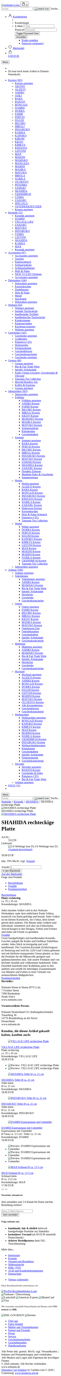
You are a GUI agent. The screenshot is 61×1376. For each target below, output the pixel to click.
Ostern (18, 603)
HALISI (19, 120)
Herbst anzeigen (30, 483)
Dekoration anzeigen (26, 283)
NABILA (20, 178)
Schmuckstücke (23, 264)
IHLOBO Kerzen (31, 409)
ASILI (18, 95)
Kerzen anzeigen (24, 83)
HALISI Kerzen (30, 536)
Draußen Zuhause (31, 471)
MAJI (18, 154)
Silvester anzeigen (31, 767)
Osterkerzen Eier (31, 628)
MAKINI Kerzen (31, 551)
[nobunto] (10, 5)
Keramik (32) (15, 212)
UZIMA (19, 197)
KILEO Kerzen (30, 415)
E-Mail (18, 26)
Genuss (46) (14, 360)
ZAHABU (21, 200)
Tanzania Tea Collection (28, 378)
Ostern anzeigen (30, 606)
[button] (17, 16)
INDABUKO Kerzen (33, 455)
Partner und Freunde (19, 1330)
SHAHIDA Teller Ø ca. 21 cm (17, 1079)
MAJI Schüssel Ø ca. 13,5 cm (17, 1173)
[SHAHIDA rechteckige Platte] (18, 814)
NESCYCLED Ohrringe (28, 274)
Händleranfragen (17, 1345)
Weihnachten (22, 714)
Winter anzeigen (30, 526)
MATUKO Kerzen (32, 425)
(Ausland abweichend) (20, 849)
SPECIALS (21, 203)
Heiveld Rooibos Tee (26, 382)
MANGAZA (22, 163)
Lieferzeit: (6, 843)
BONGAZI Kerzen (32, 492)
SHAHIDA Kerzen (32, 465)
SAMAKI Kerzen (31, 462)
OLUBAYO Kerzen (33, 702)
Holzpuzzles (21, 345)
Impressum (14, 1255)
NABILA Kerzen (31, 502)
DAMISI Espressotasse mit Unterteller (21, 1127)
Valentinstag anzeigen (33, 579)
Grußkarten (21, 338)
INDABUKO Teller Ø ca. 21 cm (19, 1103)
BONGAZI (21, 104)
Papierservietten (23, 323)
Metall (18, 295)
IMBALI (20, 126)
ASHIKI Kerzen (30, 403)
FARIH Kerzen (30, 406)
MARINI (20, 166)
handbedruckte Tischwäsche (30, 317)
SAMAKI (20, 188)
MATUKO (21, 172)
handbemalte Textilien (26, 314)
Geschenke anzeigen (26, 335)
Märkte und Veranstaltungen (23, 1327)
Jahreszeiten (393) (17, 391)
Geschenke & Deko (32, 773)
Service (12, 1336)
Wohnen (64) (15, 305)
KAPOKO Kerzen (32, 539)
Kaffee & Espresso (25, 385)
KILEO (19, 141)
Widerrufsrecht (16, 1264)
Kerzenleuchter (23, 286)
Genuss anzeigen (24, 363)
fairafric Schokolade (25, 369)
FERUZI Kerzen (31, 446)
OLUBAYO (21, 181)
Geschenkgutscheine (26, 354)
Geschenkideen (30, 434)
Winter (18, 523)
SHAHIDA (21, 191)
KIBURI (19, 138)
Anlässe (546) (15, 569)
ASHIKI (19, 92)
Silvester (19, 763)
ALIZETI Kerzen (31, 486)
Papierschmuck (23, 261)
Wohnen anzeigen (24, 308)
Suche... (55, 8)
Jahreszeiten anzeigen (26, 394)
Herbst (18, 480)
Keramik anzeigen (24, 215)
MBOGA (20, 175)
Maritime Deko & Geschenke (37, 474)
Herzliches (27, 594)
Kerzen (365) (15, 80)
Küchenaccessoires (25, 326)
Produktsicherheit (17, 889)
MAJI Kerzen (29, 548)
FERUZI (20, 117)
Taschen (19, 258)
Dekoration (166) (17, 280)
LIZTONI (20, 151)
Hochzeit (20, 671)
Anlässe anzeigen (24, 572)
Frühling (19, 397)
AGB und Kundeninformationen (25, 1270)
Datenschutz (14, 1273)
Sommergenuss (30, 477)
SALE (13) (14, 785)
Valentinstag (21, 576)
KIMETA (20, 144)
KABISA (20, 132)
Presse (11, 1333)
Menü (5, 62)
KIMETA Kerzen (31, 542)
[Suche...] (41, 9)
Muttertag (20, 643)
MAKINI (20, 157)
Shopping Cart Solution (14, 1369)
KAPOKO (21, 135)
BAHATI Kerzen (31, 770)
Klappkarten (28, 431)
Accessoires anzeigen (26, 255)
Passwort (20, 29)
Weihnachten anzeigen (34, 717)
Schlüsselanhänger (25, 268)
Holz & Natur (22, 271)
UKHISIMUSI (23, 194)
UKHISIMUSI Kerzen (34, 560)
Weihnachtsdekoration (33, 745)
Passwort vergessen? (33, 43)
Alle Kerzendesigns (32, 705)
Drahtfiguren (22, 289)
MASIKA (20, 169)
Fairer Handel (15, 1324)
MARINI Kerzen (31, 554)
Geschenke (28, 597)
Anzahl (5, 867)
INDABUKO (22, 129)
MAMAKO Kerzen (32, 418)
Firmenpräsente (23, 348)
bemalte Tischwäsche (26, 311)
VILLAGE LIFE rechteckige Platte (20, 1047)
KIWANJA (21, 147)
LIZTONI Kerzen (31, 545)
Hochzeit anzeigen (32, 674)
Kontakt (12, 1258)
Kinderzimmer (22, 320)
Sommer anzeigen (31, 440)
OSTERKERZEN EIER (28, 206)
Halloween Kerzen (32, 508)
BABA (19, 98)
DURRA (20, 111)
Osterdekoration (30, 631)
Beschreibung (15, 883)
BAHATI (20, 101)
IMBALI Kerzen (31, 412)
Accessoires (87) (17, 252)
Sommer (19, 437)
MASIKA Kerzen (31, 422)
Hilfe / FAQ (14, 1267)
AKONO (20, 86)
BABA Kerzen (30, 443)
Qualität (12, 886)
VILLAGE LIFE (24, 221)
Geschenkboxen (23, 351)
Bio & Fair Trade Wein (27, 366)
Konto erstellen (30, 40)
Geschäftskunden (17, 1342)
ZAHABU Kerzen (32, 468)
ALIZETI (20, 89)
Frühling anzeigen (31, 400)
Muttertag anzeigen (32, 646)
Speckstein (20, 298)
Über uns (13, 1321)
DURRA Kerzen (31, 529)
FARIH (19, 114)
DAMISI (20, 107)
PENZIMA (21, 184)
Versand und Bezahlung (21, 1261)
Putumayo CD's (23, 341)
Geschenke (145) (17, 332)
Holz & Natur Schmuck (34, 514)
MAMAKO (21, 160)
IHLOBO (20, 123)
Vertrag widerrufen (18, 1279)
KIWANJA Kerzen (32, 499)
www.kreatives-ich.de (26, 1373)
